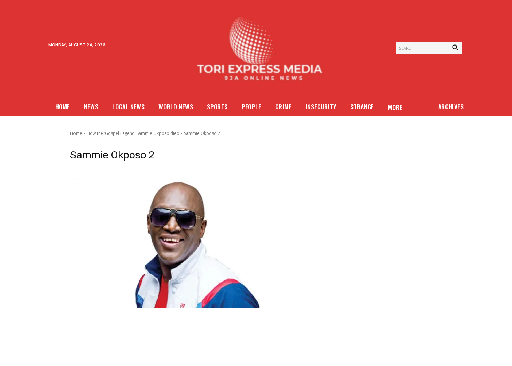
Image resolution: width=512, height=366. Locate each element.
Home (76, 133)
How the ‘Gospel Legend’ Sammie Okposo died (133, 133)
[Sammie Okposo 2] (191, 243)
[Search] (455, 48)
